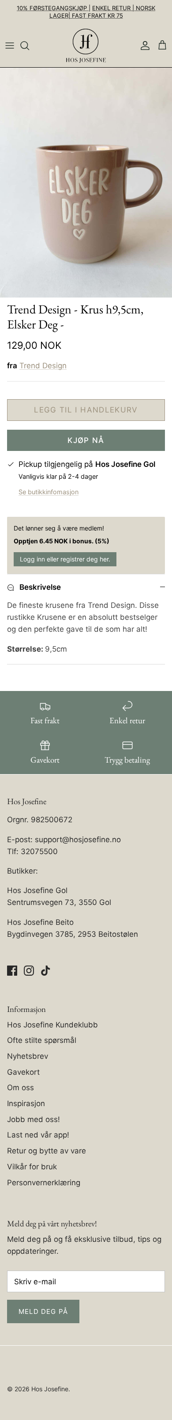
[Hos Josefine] (86, 46)
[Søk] (29, 45)
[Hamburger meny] (9, 45)
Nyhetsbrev (27, 1056)
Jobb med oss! (33, 1119)
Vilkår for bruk (32, 1166)
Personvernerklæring (43, 1182)
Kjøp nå (86, 440)
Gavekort (23, 1072)
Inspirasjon (26, 1103)
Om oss (20, 1087)
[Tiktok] (46, 971)
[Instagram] (29, 971)
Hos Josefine (49, 1389)
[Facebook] (12, 971)
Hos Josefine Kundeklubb (52, 1024)
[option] (86, 183)
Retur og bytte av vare (46, 1150)
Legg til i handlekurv (86, 409)
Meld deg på (43, 1311)
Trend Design (43, 365)
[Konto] (143, 45)
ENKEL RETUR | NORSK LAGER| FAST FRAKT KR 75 (102, 11)
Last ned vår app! (38, 1134)
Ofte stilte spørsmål (41, 1040)
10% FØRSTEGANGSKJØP (53, 7)
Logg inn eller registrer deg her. (65, 559)
